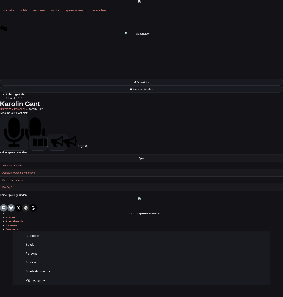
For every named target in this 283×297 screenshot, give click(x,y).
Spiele (23, 10)
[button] (141, 82)
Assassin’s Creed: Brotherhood (18, 172)
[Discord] (3, 208)
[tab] (14, 133)
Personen (39, 10)
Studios (55, 10)
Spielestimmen (74, 10)
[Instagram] (25, 208)
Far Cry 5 (7, 187)
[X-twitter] (18, 208)
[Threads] (33, 208)
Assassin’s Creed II (12, 165)
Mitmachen (99, 10)
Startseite (8, 10)
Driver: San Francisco (13, 180)
